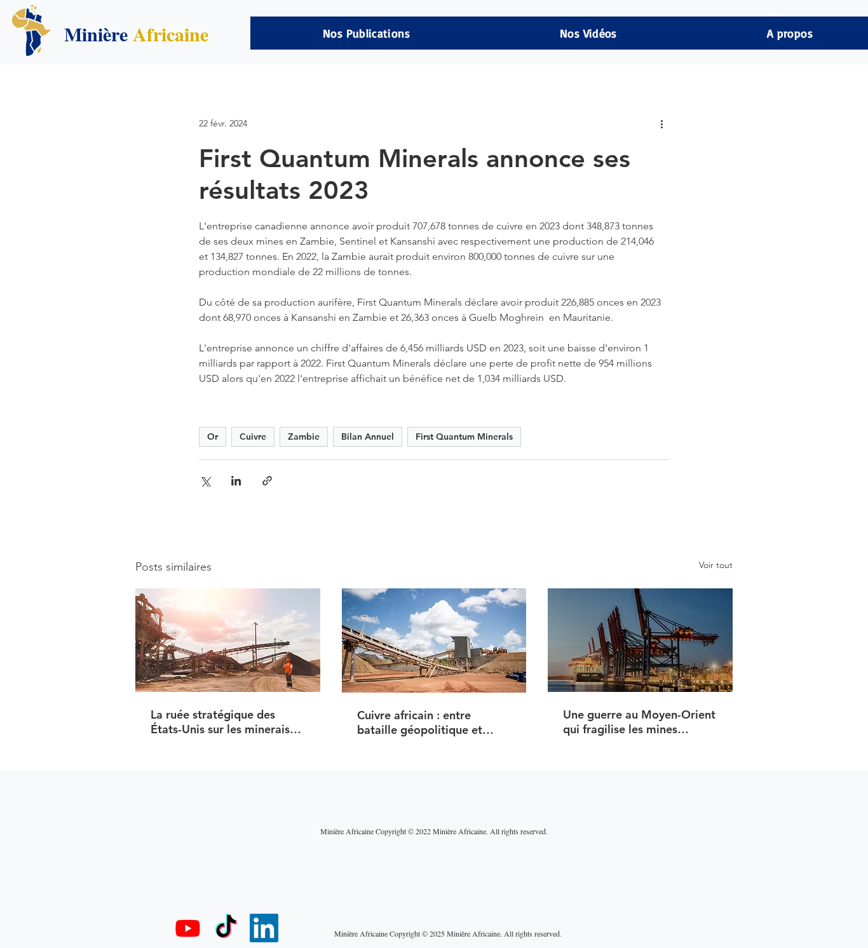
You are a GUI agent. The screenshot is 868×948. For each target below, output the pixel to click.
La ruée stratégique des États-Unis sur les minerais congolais (220, 721)
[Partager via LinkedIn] (236, 481)
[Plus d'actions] (661, 123)
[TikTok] (226, 928)
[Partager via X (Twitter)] (205, 481)
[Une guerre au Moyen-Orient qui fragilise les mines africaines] (640, 640)
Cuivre (253, 436)
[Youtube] (187, 928)
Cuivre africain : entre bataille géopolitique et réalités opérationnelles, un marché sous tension (429, 722)
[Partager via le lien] (267, 481)
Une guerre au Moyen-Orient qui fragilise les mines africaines (639, 721)
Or (212, 436)
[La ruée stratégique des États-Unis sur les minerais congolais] (227, 640)
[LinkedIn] (264, 928)
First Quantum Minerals (464, 436)
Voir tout (716, 565)
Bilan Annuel (367, 436)
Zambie (304, 436)
